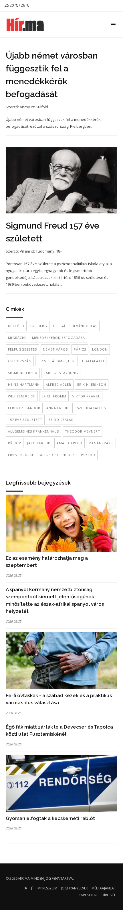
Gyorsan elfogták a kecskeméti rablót (50, 818)
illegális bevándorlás (75, 326)
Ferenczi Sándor (24, 408)
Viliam (25, 251)
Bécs (41, 361)
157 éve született (25, 419)
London (100, 349)
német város (55, 349)
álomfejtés (63, 361)
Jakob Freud (39, 443)
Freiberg (38, 326)
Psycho (88, 455)
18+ (59, 251)
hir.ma (24, 878)
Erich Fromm (53, 396)
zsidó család (61, 419)
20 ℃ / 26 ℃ (19, 5)
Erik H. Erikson (91, 384)
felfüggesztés (22, 349)
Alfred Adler (58, 384)
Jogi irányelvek (74, 888)
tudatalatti (92, 361)
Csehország (19, 361)
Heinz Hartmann (24, 384)
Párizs (80, 349)
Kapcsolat (88, 895)
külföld (16, 326)
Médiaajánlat (104, 888)
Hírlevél (109, 895)
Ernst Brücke (21, 455)
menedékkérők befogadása (58, 337)
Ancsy (25, 106)
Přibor (14, 443)
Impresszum (47, 888)
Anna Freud (57, 408)
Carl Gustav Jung (60, 373)
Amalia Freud (69, 443)
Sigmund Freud (22, 373)
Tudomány (45, 251)
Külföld (42, 106)
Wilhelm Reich (21, 396)
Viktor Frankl (86, 396)
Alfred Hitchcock (57, 455)
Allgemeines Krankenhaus (33, 431)
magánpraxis (101, 443)
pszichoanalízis (90, 408)
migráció (17, 337)
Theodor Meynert (82, 431)
